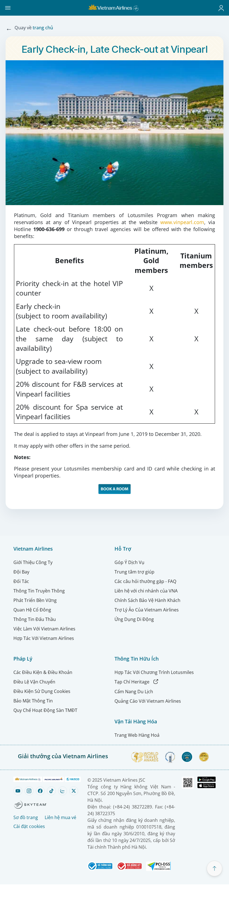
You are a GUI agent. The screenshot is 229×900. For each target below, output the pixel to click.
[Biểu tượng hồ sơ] (221, 7)
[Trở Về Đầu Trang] (214, 868)
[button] (7, 7)
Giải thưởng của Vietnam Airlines (63, 756)
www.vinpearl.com (182, 222)
